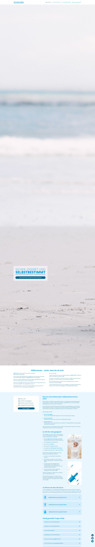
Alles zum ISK (47, 2)
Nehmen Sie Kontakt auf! (76, 2)
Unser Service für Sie (56, 2)
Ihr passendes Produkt (66, 2)
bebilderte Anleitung (76, 491)
